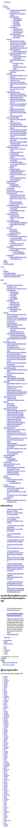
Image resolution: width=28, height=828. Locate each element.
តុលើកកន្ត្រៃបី (16, 22)
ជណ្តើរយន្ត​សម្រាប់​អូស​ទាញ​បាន (17, 82)
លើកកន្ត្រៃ (9, 39)
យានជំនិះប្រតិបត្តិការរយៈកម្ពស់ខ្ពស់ (18, 248)
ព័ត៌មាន (5, 260)
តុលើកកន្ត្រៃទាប (13, 27)
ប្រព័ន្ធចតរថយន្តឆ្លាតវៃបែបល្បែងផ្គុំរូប (18, 95)
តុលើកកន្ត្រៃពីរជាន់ (17, 20)
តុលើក (8, 8)
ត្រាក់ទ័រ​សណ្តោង (11, 188)
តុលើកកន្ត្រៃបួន (16, 23)
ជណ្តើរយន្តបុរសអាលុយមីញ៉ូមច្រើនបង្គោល (16, 344)
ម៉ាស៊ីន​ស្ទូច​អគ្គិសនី (14, 184)
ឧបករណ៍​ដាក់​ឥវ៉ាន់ (11, 183)
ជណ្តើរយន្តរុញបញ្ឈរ (14, 215)
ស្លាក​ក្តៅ (6, 642)
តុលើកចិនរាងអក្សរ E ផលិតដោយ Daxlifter (17, 288)
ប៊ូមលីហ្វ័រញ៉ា (10, 74)
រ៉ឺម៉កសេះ (6, 476)
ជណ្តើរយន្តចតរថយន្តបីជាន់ (16, 116)
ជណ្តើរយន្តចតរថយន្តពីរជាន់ (16, 97)
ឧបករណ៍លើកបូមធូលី (12, 193)
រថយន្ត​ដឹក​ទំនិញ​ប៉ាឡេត (15, 186)
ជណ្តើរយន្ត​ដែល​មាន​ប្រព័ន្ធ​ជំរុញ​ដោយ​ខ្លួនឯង (17, 392)
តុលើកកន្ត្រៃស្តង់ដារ (14, 17)
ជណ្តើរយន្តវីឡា (10, 255)
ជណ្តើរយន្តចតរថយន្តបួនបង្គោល (17, 111)
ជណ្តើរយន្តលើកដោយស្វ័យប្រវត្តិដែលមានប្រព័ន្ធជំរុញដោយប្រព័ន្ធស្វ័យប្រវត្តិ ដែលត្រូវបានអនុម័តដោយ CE (15, 590)
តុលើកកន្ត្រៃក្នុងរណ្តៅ (18, 32)
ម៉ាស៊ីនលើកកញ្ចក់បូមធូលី (16, 202)
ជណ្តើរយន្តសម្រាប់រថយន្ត (13, 147)
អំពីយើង (6, 262)
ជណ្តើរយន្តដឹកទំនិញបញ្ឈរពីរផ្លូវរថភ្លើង (18, 222)
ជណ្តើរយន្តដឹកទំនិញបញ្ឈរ (13, 221)
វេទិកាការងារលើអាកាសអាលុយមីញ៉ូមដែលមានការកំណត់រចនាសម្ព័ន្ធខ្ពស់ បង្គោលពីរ (18, 135)
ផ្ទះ (4, 5)
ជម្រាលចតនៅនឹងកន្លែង (15, 233)
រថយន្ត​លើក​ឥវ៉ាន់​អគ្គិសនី (12, 181)
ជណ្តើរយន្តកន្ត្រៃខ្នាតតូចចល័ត (20, 51)
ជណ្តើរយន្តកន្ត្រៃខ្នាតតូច (15, 55)
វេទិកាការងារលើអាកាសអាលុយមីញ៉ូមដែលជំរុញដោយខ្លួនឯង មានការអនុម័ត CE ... (15, 559)
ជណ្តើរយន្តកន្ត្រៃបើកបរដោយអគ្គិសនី (18, 337)
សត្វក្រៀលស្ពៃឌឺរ (11, 190)
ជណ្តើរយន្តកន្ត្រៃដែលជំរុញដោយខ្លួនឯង (16, 333)
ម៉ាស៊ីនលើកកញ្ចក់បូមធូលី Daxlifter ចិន (16, 471)
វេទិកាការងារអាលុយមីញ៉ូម (13, 117)
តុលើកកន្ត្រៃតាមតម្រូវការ (15, 34)
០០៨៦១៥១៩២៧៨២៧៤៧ (10, 662)
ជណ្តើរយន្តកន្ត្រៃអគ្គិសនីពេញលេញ (18, 53)
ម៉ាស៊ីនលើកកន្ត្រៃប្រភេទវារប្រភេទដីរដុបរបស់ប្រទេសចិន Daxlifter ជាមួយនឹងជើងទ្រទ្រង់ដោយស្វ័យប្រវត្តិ (18, 46)
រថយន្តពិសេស (10, 247)
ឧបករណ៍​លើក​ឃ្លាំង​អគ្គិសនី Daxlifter (15, 537)
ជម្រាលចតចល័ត (14, 231)
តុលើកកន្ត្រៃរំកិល (17, 25)
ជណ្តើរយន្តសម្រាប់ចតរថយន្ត (13, 92)
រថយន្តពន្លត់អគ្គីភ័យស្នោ (18, 252)
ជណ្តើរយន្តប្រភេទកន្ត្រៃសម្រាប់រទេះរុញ (15, 400)
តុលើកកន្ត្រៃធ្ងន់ (16, 37)
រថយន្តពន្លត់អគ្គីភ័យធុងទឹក (19, 253)
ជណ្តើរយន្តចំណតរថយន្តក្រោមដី (17, 94)
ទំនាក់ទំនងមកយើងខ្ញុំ (8, 264)
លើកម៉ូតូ (12, 167)
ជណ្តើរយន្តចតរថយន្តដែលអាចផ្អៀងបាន (16, 422)
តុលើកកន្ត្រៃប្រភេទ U (18, 29)
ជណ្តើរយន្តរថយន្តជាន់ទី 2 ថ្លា (16, 152)
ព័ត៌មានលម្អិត (15, 634)
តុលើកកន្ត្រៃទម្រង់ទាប (18, 30)
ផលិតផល (6, 7)
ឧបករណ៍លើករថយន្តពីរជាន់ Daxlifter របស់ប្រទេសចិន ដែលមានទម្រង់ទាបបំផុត (18, 164)
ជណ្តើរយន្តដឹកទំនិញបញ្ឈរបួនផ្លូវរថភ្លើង (16, 380)
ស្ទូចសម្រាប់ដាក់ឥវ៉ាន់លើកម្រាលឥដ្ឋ (15, 191)
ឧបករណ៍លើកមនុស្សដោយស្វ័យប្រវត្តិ (18, 145)
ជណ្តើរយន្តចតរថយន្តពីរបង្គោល (17, 109)
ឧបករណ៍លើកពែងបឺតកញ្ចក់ (16, 203)
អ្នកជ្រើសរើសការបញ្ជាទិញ (13, 205)
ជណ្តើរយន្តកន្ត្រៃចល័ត (15, 49)
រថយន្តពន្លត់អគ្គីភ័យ (14, 250)
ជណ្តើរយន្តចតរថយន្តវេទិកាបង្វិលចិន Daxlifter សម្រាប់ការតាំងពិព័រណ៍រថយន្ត (18, 105)
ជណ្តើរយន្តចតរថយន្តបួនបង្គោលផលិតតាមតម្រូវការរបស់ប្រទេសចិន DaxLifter (18, 100)
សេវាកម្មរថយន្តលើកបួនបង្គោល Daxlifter (16, 433)
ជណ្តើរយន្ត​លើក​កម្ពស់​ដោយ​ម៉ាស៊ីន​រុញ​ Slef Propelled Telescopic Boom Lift (18, 89)
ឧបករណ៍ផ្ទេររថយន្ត (14, 154)
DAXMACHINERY (9, 665)
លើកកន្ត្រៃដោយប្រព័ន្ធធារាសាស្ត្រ (17, 335)
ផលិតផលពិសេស (8, 640)
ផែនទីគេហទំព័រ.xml (8, 644)
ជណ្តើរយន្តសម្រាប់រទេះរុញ (13, 214)
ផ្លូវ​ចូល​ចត (9, 228)
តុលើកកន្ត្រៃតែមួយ (17, 18)
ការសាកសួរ (9, 634)
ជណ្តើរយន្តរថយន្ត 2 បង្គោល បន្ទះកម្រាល (16, 429)
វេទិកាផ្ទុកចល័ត (13, 229)
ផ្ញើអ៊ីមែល (3, 660)
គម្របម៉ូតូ (6, 484)
